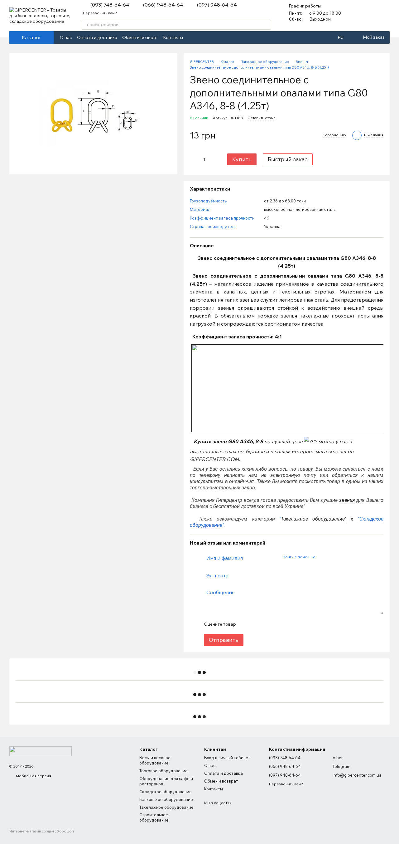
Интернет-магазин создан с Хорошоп (41, 831)
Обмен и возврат (140, 37)
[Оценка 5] (286, 624)
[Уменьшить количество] (194, 159)
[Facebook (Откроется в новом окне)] (191, 37)
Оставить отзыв (262, 117)
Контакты (173, 37)
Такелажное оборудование (166, 807)
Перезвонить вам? (100, 13)
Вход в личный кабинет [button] (227, 757)
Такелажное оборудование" (313, 519)
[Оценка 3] (266, 624)
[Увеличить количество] (214, 159)
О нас (66, 37)
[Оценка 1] (246, 624)
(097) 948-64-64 (217, 4)
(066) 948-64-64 (163, 4)
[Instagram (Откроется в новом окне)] (199, 37)
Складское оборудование (165, 791)
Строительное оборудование (154, 817)
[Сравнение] (368, 16)
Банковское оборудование (166, 799)
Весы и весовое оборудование (155, 760)
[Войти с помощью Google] (332, 557)
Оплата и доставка (97, 37)
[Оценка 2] (256, 624)
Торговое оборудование (163, 770)
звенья (347, 500)
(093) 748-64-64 (109, 4)
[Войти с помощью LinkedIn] (342, 557)
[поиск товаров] (266, 25)
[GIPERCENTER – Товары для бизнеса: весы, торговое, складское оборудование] (40, 751)
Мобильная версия (33, 776)
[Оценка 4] (276, 624)
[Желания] (385, 16)
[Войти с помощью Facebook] (322, 557)
